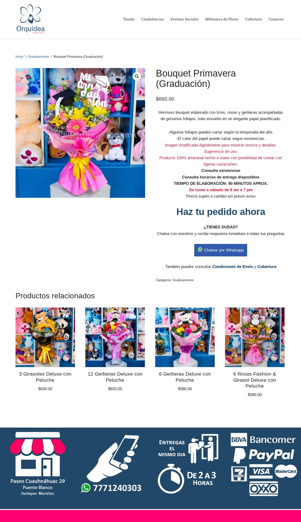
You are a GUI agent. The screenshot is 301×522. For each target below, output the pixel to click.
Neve (20, 516)
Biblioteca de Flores (222, 19)
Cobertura (253, 19)
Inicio (19, 56)
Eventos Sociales (184, 19)
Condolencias (152, 19)
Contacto (276, 19)
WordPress (69, 516)
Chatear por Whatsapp (223, 250)
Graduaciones (38, 56)
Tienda (129, 19)
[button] (137, 76)
